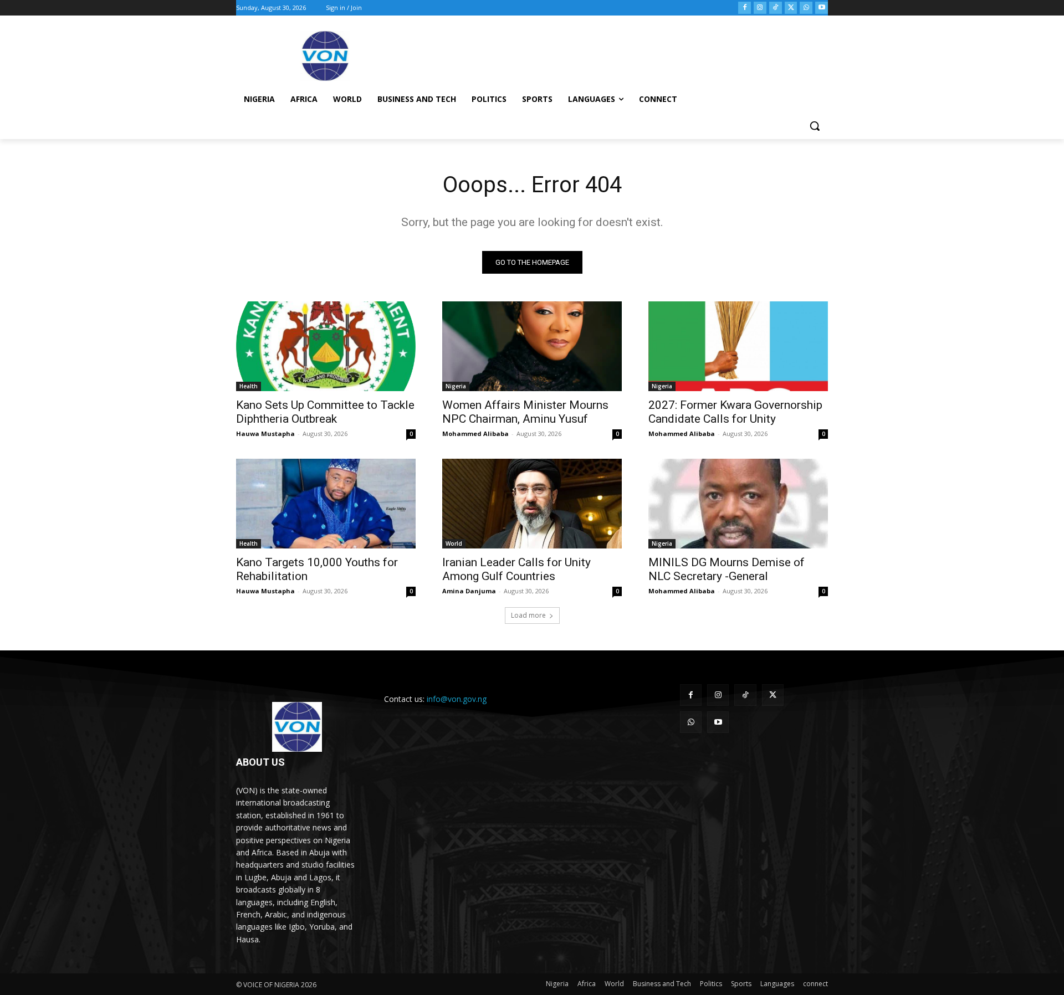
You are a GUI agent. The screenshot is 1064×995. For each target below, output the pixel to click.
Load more (528, 615)
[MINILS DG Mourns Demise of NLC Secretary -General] (738, 503)
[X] (791, 8)
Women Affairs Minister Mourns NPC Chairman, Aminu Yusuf (525, 411)
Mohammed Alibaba (475, 433)
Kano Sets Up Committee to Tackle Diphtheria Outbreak (325, 411)
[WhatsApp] (806, 8)
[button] (814, 125)
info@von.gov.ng (457, 699)
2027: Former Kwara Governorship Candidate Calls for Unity (735, 411)
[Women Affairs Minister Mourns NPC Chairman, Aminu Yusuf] (532, 346)
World (454, 543)
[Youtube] (821, 8)
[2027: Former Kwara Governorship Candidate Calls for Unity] (738, 346)
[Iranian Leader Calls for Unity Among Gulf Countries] (532, 503)
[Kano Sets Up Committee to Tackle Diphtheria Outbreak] (326, 346)
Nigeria (456, 386)
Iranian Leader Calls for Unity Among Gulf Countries (516, 569)
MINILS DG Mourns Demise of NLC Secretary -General (726, 569)
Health (248, 386)
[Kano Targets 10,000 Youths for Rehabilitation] (326, 503)
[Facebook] (744, 8)
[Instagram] (760, 8)
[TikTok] (775, 8)
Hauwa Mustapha (265, 433)
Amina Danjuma (469, 591)
